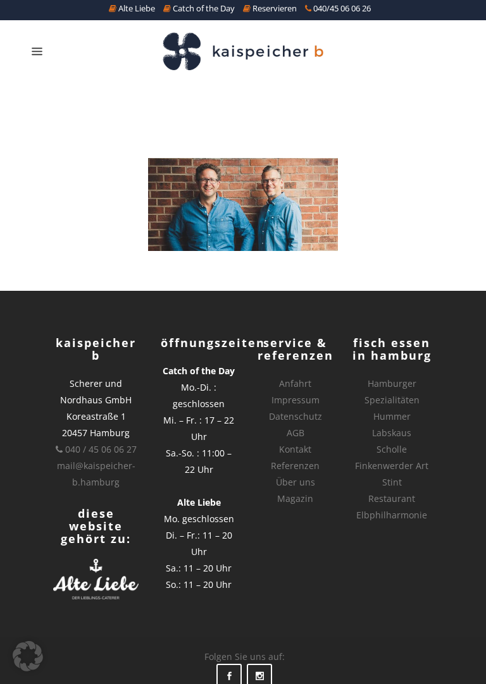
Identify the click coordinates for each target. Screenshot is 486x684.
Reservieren (274, 8)
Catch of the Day (203, 8)
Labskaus (391, 433)
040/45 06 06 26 (341, 8)
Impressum (295, 400)
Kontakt (295, 449)
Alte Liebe (135, 8)
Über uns (295, 482)
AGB (295, 433)
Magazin (295, 498)
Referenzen (295, 466)
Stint (392, 482)
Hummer (392, 416)
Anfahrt (295, 383)
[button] (28, 656)
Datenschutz (295, 416)
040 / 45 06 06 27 (100, 449)
